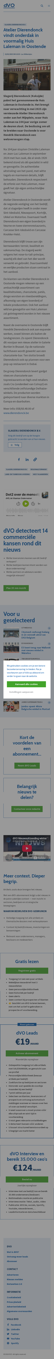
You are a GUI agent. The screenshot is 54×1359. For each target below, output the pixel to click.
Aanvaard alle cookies (26, 684)
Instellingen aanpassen (21, 692)
